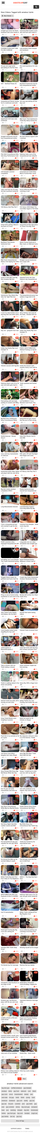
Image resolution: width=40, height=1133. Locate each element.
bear (3, 1110)
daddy (26, 1094)
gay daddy (5, 1116)
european (34, 1107)
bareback (12, 1100)
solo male (4, 1097)
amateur (4, 1091)
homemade (34, 1110)
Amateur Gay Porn (18, 1131)
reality (26, 1100)
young (28, 1097)
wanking (13, 1110)
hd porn (10, 1104)
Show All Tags (20, 1121)
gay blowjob (27, 1088)
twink (17, 1097)
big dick (26, 1110)
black (34, 1091)
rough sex (34, 1113)
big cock (20, 1113)
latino (10, 1091)
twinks (4, 1113)
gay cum (19, 1100)
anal (3, 1107)
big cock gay (26, 1107)
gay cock (4, 1094)
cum (29, 1091)
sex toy (12, 1116)
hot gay (11, 1097)
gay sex (4, 1104)
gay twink (29, 1104)
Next (24, 1079)
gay (35, 1104)
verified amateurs (16, 1088)
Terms (27, 1128)
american (4, 1100)
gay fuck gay (11, 1113)
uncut (11, 1094)
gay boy (19, 1116)
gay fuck (16, 1091)
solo (31, 1094)
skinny (18, 1107)
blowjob (19, 1110)
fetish (22, 1097)
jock (23, 1104)
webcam (23, 1091)
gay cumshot (10, 1107)
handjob (27, 1113)
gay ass (32, 1100)
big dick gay (5, 1088)
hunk (33, 1097)
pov (7, 1110)
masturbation (19, 1094)
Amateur (20, 3)
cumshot (17, 1104)
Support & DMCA (16, 1128)
